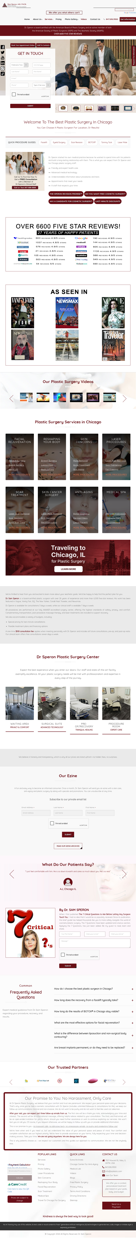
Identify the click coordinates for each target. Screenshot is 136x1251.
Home (27, 19)
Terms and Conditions (80, 1191)
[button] (117, 45)
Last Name (58, 807)
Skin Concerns (44, 1177)
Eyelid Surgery (59, 142)
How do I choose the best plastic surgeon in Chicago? (93, 989)
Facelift (44, 142)
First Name (90, 807)
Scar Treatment (45, 1191)
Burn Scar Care (17, 522)
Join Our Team (112, 1175)
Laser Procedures (46, 1173)
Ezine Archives (76, 1159)
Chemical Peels (113, 518)
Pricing (58, 19)
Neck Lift (13, 469)
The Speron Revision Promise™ (66, 194)
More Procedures (19, 474)
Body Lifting (47, 469)
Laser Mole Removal (51, 513)
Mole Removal (80, 460)
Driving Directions (78, 1196)
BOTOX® (91, 142)
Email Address (27, 807)
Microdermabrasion (116, 513)
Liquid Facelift (80, 522)
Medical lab (75, 1168)
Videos (84, 19)
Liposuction (47, 465)
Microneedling (113, 522)
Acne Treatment (81, 465)
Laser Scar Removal (19, 513)
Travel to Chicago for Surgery (52, 1200)
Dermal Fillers (80, 518)
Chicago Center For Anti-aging (84, 1164)
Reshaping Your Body (48, 1182)
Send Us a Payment (116, 1205)
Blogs (72, 1177)
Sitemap (73, 1200)
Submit (30, 106)
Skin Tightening (114, 465)
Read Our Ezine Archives (68, 846)
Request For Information (134, 56)
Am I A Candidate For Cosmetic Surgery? (71, 201)
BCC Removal (48, 518)
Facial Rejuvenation (47, 1187)
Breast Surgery (49, 460)
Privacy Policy (76, 1187)
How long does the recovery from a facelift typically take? (93, 1000)
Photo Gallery (71, 19)
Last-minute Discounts (107, 201)
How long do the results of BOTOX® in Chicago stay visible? (93, 1011)
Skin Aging (78, 469)
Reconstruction (49, 522)
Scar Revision (76, 142)
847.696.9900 (110, 1167)
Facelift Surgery (17, 460)
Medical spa (43, 1196)
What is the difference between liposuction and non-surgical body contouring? (93, 1035)
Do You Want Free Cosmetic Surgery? (105, 194)
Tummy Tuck (106, 142)
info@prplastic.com (114, 1171)
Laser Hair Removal (116, 460)
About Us (37, 19)
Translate (132, 13)
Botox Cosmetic (81, 513)
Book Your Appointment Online (23, 45)
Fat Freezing (112, 469)
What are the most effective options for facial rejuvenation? (93, 1023)
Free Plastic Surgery (79, 1182)
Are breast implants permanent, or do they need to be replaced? (93, 1048)
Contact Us (95, 19)
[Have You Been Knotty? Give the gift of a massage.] (20, 1158)
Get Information (128, 19)
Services (48, 19)
